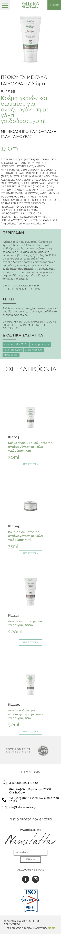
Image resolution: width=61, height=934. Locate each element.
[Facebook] (25, 880)
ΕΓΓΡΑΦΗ (31, 859)
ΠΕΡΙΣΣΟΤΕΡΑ (30, 464)
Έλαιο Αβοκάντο (34, 350)
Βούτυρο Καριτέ (40, 344)
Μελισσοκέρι (11, 355)
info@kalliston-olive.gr (22, 807)
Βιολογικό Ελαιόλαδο (16, 344)
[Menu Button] (5, 5)
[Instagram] (35, 880)
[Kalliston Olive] (30, 5)
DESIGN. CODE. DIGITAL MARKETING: (27, 928)
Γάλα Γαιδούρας (13, 350)
